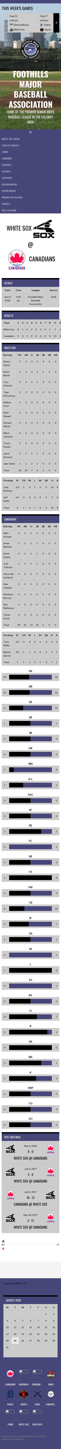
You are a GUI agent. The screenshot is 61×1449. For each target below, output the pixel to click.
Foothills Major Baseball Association (31, 89)
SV (40, 480)
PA (19, 354)
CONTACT (6, 204)
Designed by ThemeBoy (12, 1439)
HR (55, 354)
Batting (7, 354)
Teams (5, 152)
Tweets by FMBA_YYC (15, 1283)
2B (43, 354)
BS (46, 480)
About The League (11, 139)
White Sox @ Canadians (30, 1158)
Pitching (8, 480)
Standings (7, 158)
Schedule (6, 165)
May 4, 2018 (30, 1145)
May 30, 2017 (31, 1214)
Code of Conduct (10, 145)
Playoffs (6, 171)
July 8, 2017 (30, 1168)
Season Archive (9, 184)
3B (49, 354)
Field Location (9, 210)
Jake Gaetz (9, 463)
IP (17, 480)
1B (37, 354)
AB (26, 354)
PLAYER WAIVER (9, 191)
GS (23, 480)
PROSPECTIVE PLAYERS (12, 197)
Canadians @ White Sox (30, 1204)
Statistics (7, 178)
